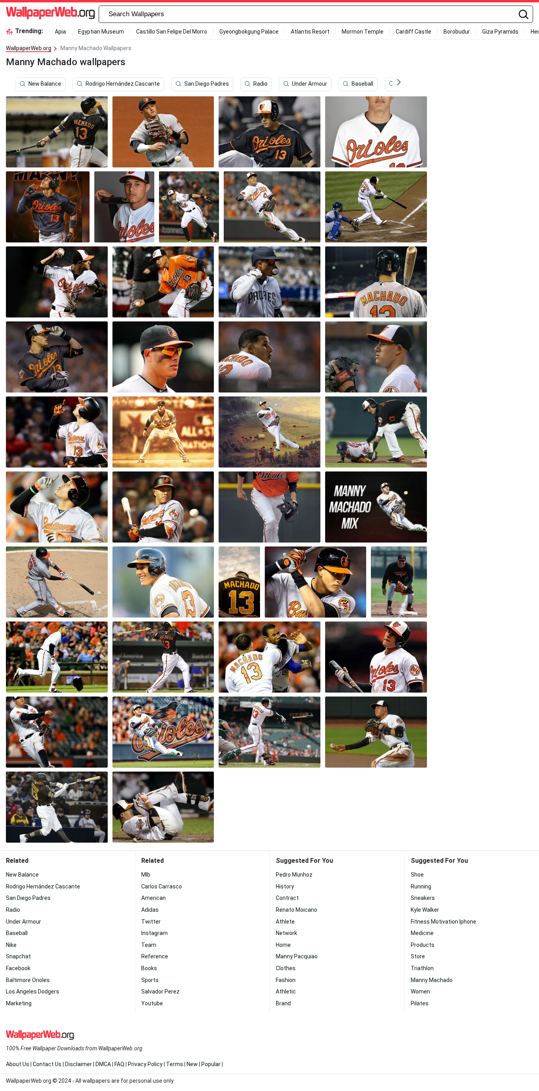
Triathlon (422, 968)
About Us (17, 1064)
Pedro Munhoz (294, 874)
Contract (287, 898)
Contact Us (47, 1064)
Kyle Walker (425, 910)
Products (422, 945)
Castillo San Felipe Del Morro (171, 31)
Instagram (154, 933)
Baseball (362, 84)
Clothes (286, 968)
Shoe (417, 874)
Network (286, 933)
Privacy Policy (145, 1064)
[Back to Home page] (50, 14)
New (192, 1064)
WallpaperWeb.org (28, 48)
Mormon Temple (363, 31)
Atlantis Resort (310, 31)
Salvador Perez (160, 991)
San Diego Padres (206, 84)
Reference (154, 956)
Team (148, 945)
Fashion (286, 980)
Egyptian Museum (101, 31)
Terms (174, 1064)
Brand (283, 1003)
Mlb (145, 874)
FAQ (119, 1064)
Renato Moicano (296, 910)
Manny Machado (432, 980)
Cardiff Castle (413, 31)
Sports (150, 980)
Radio (260, 84)
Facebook (18, 968)
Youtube (152, 1003)
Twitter (151, 921)
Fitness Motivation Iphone (443, 921)
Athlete (285, 921)
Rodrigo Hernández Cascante (123, 84)
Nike (11, 945)
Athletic (286, 991)
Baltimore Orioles (28, 980)
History (285, 886)
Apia (60, 31)
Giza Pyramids (500, 31)
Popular (211, 1064)
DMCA (103, 1064)
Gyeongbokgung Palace (249, 31)
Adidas (150, 910)
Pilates (420, 1003)
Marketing (19, 1003)
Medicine (422, 933)
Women (420, 991)
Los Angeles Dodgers (32, 991)
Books (149, 968)
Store (418, 956)
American (153, 898)
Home (283, 945)
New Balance (44, 84)
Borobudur (457, 31)
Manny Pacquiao (297, 956)
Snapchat (18, 956)
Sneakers (423, 898)
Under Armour (309, 84)
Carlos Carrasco (161, 886)
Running (421, 886)
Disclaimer (78, 1064)
